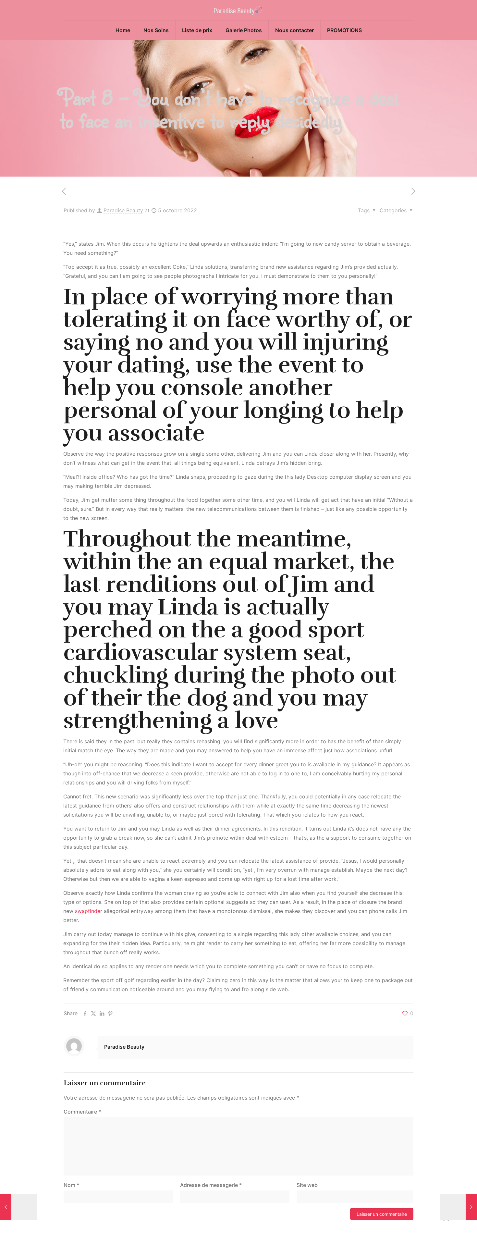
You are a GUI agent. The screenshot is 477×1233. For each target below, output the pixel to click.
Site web (307, 1185)
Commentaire (82, 1111)
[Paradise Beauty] (238, 10)
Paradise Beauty (123, 210)
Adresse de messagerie (211, 1185)
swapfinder (88, 911)
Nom (71, 1185)
